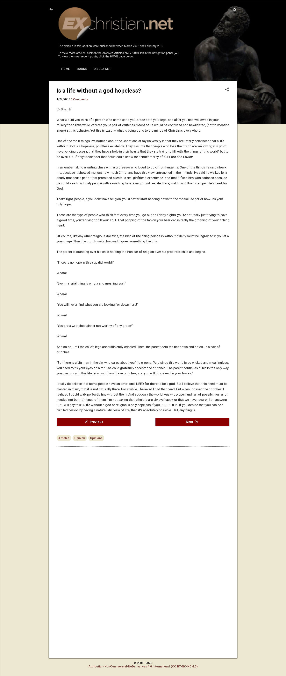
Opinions (96, 438)
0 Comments (79, 99)
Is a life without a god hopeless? (99, 90)
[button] (227, 90)
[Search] (234, 10)
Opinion (79, 438)
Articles (63, 438)
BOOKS (82, 69)
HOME (65, 69)
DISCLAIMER (102, 69)
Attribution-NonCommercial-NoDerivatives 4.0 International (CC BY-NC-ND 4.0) (143, 666)
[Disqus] (143, 499)
